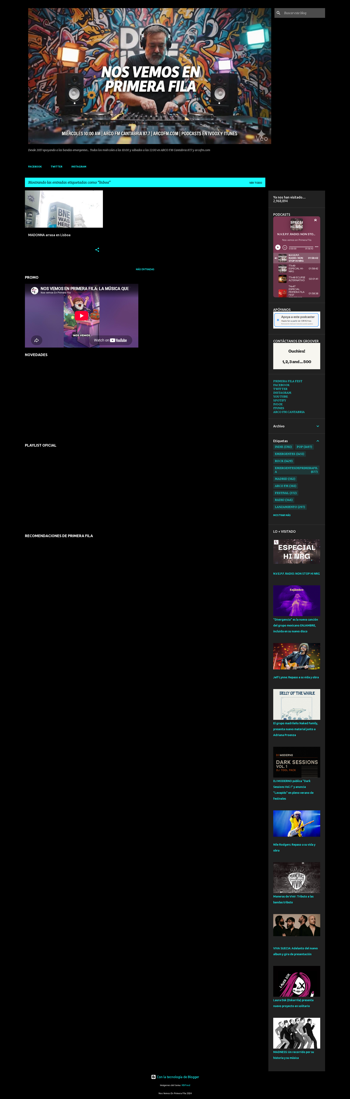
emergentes (285, 454)
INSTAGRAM (78, 166)
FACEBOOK (35, 166)
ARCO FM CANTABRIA (289, 412)
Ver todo (255, 182)
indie (279, 447)
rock (279, 461)
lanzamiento (286, 507)
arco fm (281, 486)
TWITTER (56, 166)
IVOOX (278, 404)
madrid (281, 479)
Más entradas (145, 269)
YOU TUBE (280, 396)
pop (300, 447)
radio (279, 500)
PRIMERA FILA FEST (287, 381)
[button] (97, 250)
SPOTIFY (279, 400)
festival (282, 493)
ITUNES (278, 408)
